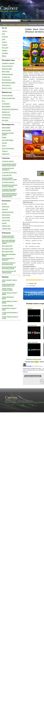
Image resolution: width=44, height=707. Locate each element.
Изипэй (4, 223)
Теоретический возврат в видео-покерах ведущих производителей (9, 195)
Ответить (25, 371)
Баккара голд (6, 112)
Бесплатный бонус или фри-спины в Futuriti (9, 267)
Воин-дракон (6, 71)
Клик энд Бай (6, 220)
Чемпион (4, 45)
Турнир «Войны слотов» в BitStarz (10, 301)
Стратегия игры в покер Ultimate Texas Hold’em (9, 164)
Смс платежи (6, 217)
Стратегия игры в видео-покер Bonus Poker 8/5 (9, 190)
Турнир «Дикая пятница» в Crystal (10, 317)
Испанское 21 (6, 117)
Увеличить (27, 131)
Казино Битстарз (32, 325)
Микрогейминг (6, 127)
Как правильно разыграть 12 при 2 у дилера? (9, 185)
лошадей (26, 75)
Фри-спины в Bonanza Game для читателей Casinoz (8, 241)
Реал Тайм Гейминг (7, 140)
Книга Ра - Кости (7, 88)
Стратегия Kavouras (8, 182)
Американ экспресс (8, 212)
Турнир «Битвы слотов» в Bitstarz (9, 293)
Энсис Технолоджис (8, 148)
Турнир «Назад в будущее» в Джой (7, 289)
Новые (33, 403)
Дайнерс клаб (6, 226)
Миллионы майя (7, 69)
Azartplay (4, 50)
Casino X (4, 31)
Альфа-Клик (5, 206)
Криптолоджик (6, 130)
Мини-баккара (6, 106)
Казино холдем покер (8, 98)
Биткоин (4, 204)
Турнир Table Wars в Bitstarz (8, 297)
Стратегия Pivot (7, 175)
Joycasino (5, 36)
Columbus (5, 53)
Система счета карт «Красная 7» (8, 168)
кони (35, 283)
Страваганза (6, 103)
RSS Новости (28, 404)
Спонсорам (8, 404)
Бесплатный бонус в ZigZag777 (8, 259)
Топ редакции (18, 403)
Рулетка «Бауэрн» (7, 95)
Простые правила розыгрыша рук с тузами (9, 178)
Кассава (4, 143)
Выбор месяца (9, 403)
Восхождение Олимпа (8, 82)
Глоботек (4, 151)
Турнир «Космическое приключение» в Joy (8, 285)
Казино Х (30, 308)
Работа (35, 404)
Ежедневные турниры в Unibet (9, 308)
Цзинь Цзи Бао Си (7, 66)
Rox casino (5, 47)
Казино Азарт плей (33, 342)
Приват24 (5, 209)
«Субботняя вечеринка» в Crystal (10, 313)
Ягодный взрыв (6, 80)
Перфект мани (6, 228)
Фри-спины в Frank (7, 251)
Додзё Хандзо (6, 85)
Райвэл (4, 137)
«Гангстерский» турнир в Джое (9, 280)
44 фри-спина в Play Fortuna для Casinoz (8, 236)
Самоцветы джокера (8, 63)
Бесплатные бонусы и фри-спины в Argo (8, 263)
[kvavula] (24, 366)
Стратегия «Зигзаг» (8, 161)
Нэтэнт (4, 145)
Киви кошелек (6, 215)
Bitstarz (4, 56)
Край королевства (7, 74)
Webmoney (27, 403)
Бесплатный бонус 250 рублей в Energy (9, 271)
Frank (3, 39)
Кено (3, 101)
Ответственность (18, 404)
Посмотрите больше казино (33, 359)
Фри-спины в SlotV (7, 248)
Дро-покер (5, 120)
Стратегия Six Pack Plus (9, 172)
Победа (4, 42)
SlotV (3, 34)
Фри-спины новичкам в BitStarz (9, 254)
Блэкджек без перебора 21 (10, 109)
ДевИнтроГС (6, 154)
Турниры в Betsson (7, 305)
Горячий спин (6, 77)
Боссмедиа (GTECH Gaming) (8, 133)
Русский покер (6, 114)
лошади (31, 283)
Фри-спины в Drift (7, 246)
